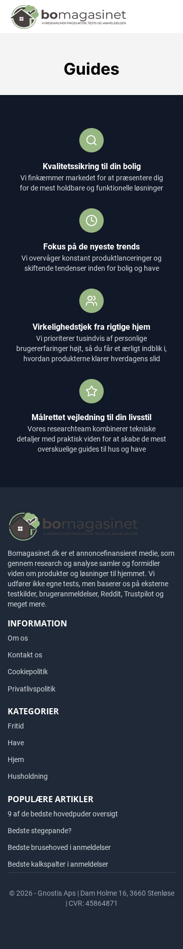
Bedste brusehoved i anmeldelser (59, 847)
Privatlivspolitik (31, 689)
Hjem (16, 759)
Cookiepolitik (28, 672)
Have (16, 743)
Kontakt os (25, 655)
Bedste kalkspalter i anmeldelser (58, 864)
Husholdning (28, 776)
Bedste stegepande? (40, 831)
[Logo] (68, 16)
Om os (18, 638)
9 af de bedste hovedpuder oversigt (63, 814)
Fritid (16, 726)
